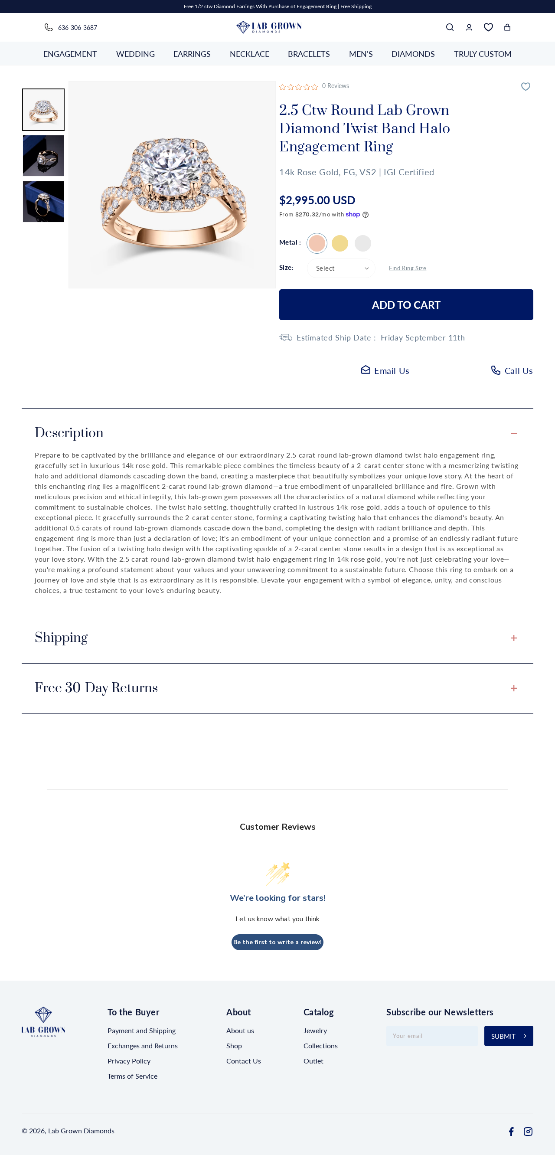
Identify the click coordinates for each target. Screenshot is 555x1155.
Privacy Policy (129, 1061)
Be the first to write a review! (277, 942)
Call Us (519, 370)
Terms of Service (132, 1076)
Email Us (392, 370)
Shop (234, 1045)
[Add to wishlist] (526, 87)
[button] (450, 27)
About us (240, 1030)
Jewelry (315, 1030)
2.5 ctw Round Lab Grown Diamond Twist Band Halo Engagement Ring (316, 243)
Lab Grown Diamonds (81, 1130)
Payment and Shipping (142, 1030)
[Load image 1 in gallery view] (43, 110)
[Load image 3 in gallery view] (43, 201)
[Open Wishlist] (488, 27)
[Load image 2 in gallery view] (43, 156)
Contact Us (243, 1061)
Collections (321, 1045)
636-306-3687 (77, 27)
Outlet (313, 1061)
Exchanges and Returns (143, 1045)
